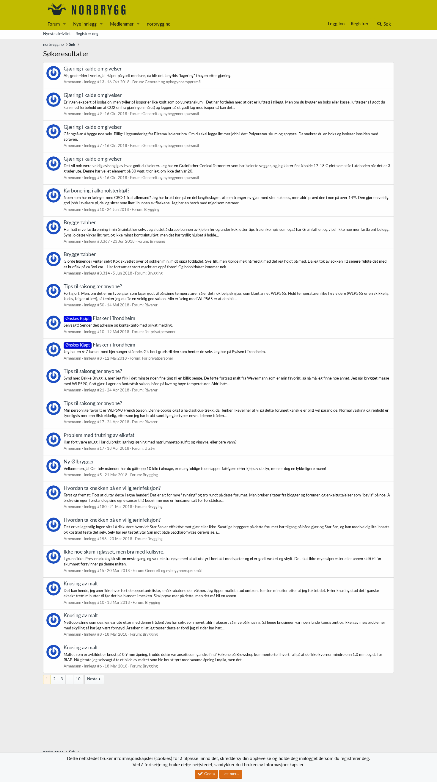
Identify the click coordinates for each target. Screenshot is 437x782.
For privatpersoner (160, 332)
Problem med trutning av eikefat (99, 435)
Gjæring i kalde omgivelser (93, 68)
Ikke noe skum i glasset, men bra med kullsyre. (114, 551)
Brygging (151, 210)
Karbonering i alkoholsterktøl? (97, 190)
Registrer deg (87, 34)
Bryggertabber (80, 222)
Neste (92, 679)
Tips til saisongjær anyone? (93, 286)
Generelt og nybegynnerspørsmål (173, 82)
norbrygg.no (159, 24)
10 (78, 679)
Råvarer (151, 305)
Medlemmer (121, 24)
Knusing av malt (81, 583)
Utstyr (150, 449)
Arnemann (72, 82)
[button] (64, 24)
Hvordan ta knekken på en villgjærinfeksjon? (112, 488)
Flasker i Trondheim (100, 318)
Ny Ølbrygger (79, 461)
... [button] (69, 679)
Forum (54, 24)
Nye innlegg (85, 24)
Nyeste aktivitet (57, 34)
